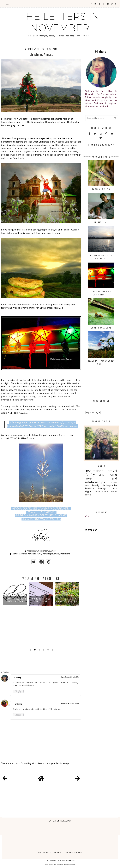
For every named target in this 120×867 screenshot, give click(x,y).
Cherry (17, 677)
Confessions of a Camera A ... (101, 257)
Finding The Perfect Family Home (15, 599)
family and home (20, 554)
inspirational (65, 554)
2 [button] (34, 649)
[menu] (7, 3)
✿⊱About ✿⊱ (74, 852)
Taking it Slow (101, 189)
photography (109, 485)
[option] (15, 614)
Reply (18, 691)
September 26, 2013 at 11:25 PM (70, 677)
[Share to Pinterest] (48, 562)
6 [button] (52, 649)
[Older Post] (77, 779)
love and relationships (101, 480)
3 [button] (38, 649)
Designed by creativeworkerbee (60, 865)
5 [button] (47, 649)
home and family (35, 554)
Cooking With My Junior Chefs (67, 599)
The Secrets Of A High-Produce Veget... (41, 599)
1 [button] (30, 649)
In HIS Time (101, 222)
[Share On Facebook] (41, 562)
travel (112, 471)
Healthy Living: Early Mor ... (101, 362)
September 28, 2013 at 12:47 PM (70, 703)
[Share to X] (33, 562)
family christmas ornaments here (50, 119)
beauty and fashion (106, 492)
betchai (18, 704)
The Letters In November (60, 22)
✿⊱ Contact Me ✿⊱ (49, 852)
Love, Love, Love (101, 327)
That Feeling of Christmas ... (101, 293)
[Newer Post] (5, 779)
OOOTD (88, 495)
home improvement (51, 554)
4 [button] (43, 649)
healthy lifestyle (96, 488)
